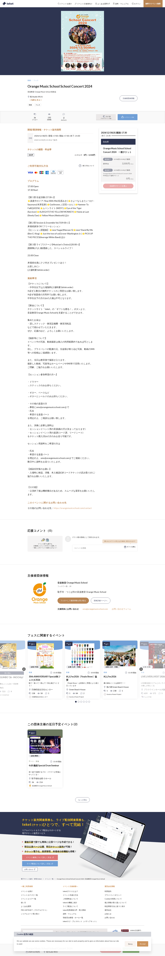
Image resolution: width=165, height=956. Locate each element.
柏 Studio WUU (52, 952)
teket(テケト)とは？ (70, 891)
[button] (76, 702)
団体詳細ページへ (100, 600)
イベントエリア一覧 (28, 899)
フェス (36, 80)
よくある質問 (26, 906)
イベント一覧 (49, 879)
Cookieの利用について (113, 899)
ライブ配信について (70, 906)
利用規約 (108, 891)
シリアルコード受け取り (30, 914)
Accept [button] (143, 944)
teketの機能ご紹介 (70, 902)
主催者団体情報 (128, 98)
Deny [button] (130, 944)
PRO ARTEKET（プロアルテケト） (34, 910)
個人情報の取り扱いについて (116, 902)
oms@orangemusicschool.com (95, 609)
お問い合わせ (110, 918)
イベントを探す (27, 891)
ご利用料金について (70, 899)
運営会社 (108, 910)
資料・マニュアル (69, 914)
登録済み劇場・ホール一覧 (73, 918)
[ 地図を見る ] (35, 100)
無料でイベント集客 (153, 4)
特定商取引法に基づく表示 (115, 906)
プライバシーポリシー (113, 895)
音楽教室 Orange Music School (72, 582)
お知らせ (108, 914)
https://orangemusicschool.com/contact (73, 508)
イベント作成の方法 (70, 895)
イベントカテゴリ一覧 (29, 895)
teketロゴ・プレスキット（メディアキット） (80, 921)
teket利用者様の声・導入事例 (74, 910)
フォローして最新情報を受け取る (73, 600)
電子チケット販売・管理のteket (31, 879)
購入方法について (88, 166)
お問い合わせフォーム (121, 609)
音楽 (29, 80)
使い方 (23, 902)
